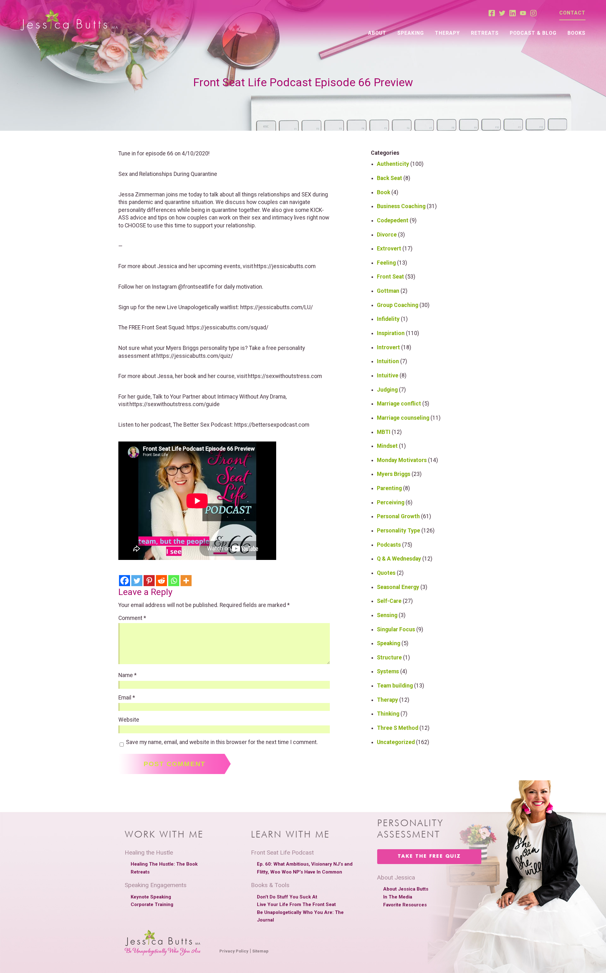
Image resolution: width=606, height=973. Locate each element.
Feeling (386, 263)
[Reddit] (161, 580)
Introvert (388, 347)
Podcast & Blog (533, 33)
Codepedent (392, 220)
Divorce (387, 234)
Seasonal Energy (398, 587)
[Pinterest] (149, 580)
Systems (388, 671)
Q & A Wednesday (399, 559)
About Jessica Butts (405, 889)
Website (128, 720)
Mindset (387, 446)
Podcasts (389, 545)
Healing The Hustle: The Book (164, 864)
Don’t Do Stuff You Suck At (287, 897)
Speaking (410, 33)
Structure (389, 657)
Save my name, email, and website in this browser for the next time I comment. (222, 742)
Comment (132, 618)
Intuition (388, 361)
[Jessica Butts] (69, 20)
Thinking (388, 714)
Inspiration (391, 333)
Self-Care (389, 601)
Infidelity (388, 319)
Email (126, 698)
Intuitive (387, 375)
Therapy (447, 33)
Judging (387, 390)
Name (127, 675)
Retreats (485, 33)
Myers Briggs (393, 474)
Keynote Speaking (151, 897)
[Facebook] (124, 580)
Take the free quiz (429, 856)
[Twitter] (136, 580)
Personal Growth (398, 516)
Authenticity (393, 164)
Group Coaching (397, 305)
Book (383, 192)
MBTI (383, 432)
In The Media (397, 897)
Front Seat (390, 276)
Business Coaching (401, 206)
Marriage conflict (399, 403)
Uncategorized (396, 742)
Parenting (389, 488)
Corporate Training (152, 904)
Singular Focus (396, 629)
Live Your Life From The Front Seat (296, 904)
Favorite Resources (405, 905)
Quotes (386, 573)
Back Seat (389, 178)
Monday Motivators (402, 460)
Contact (572, 13)
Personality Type (398, 530)
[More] (186, 580)
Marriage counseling (403, 418)
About (377, 33)
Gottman (388, 291)
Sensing (387, 615)
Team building (395, 685)
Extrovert (389, 248)
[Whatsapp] (173, 580)
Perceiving (390, 502)
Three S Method (397, 728)
